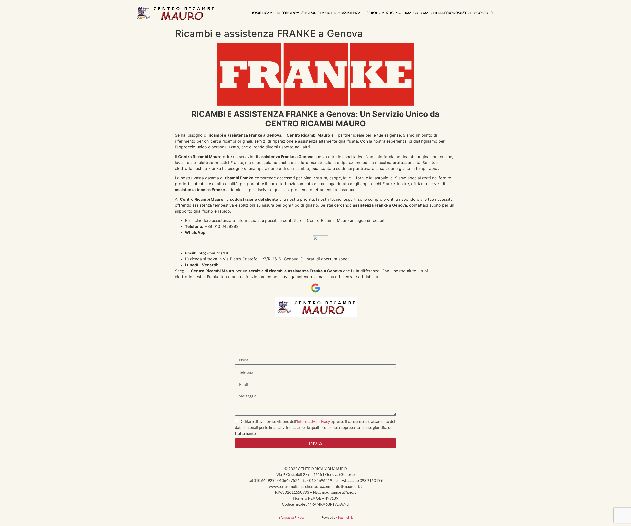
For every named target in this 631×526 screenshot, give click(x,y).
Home (255, 13)
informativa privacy (313, 421)
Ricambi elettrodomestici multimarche (299, 13)
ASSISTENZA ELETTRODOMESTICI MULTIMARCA (379, 13)
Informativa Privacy (292, 517)
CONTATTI (484, 13)
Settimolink (345, 517)
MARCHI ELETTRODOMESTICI (447, 13)
